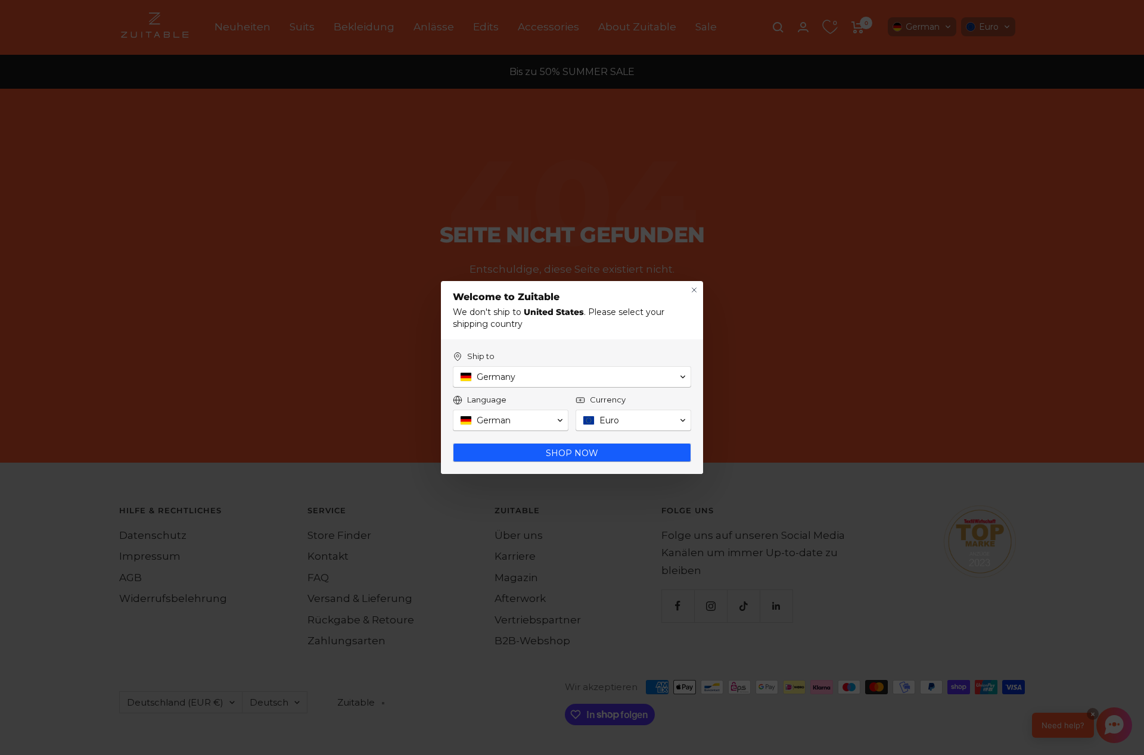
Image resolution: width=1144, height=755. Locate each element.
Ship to (481, 356)
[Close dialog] (694, 290)
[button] (572, 377)
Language (486, 399)
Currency (608, 399)
